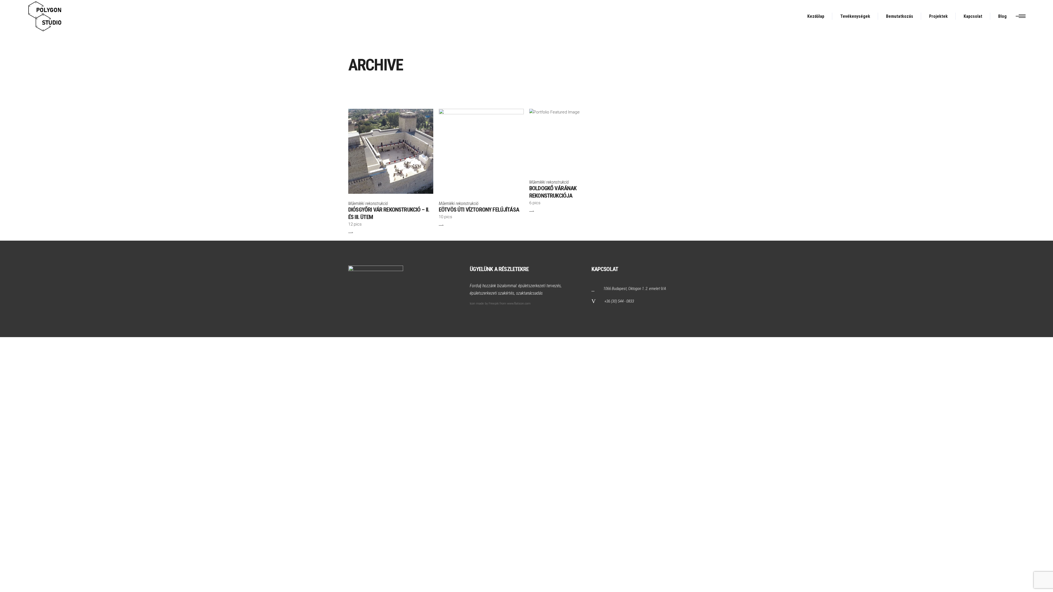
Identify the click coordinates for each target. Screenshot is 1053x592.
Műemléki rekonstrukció (368, 203)
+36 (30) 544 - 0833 (619, 301)
